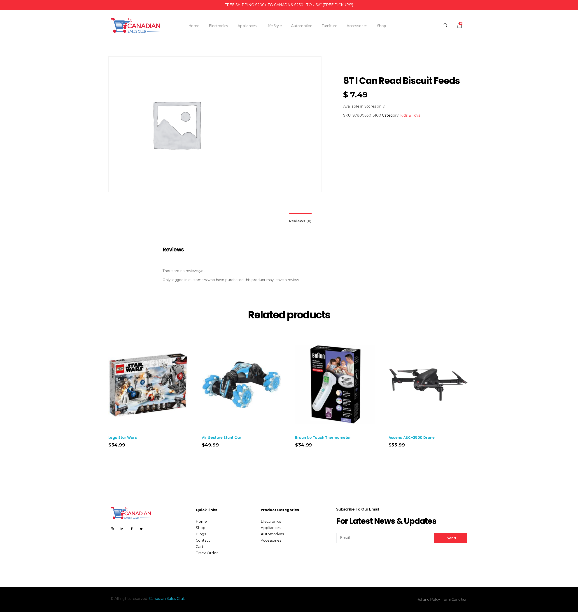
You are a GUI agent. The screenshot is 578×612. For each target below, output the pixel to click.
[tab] (300, 219)
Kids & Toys (410, 115)
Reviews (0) (300, 221)
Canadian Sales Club (167, 598)
